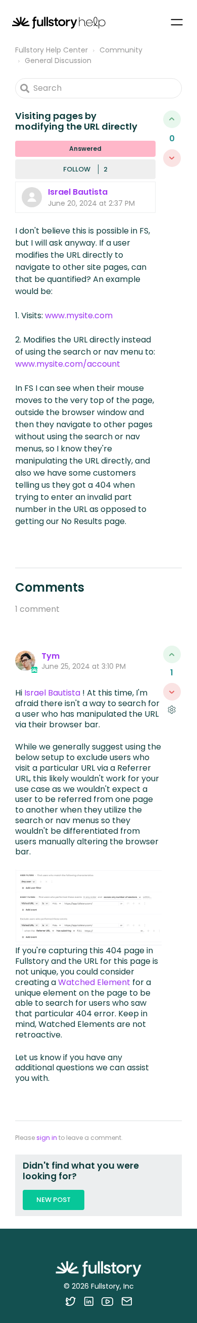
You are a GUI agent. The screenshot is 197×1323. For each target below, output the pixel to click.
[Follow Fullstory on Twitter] (70, 1301)
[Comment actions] (172, 709)
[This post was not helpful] (172, 158)
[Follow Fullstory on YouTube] (107, 1301)
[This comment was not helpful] (172, 692)
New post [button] (53, 1199)
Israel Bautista (78, 192)
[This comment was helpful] (172, 654)
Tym (50, 656)
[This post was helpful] (172, 119)
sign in (46, 1137)
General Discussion (58, 60)
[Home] (59, 22)
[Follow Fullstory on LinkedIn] (88, 1301)
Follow (76, 169)
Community (121, 50)
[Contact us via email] (126, 1301)
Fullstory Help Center (51, 50)
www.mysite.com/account (67, 364)
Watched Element (94, 982)
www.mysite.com (79, 315)
